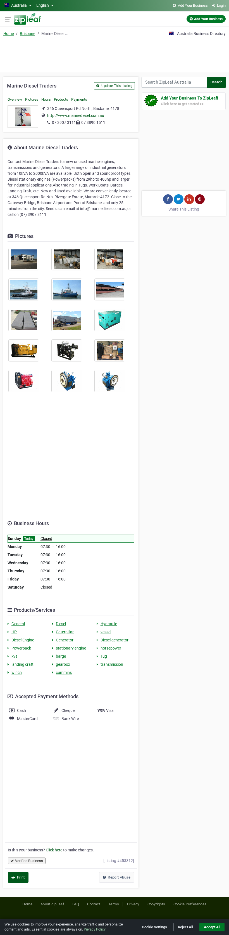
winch (16, 672)
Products (61, 99)
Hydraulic (109, 624)
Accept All (212, 927)
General (18, 624)
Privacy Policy (95, 929)
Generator (64, 640)
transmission (112, 664)
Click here (54, 850)
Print (20, 877)
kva (14, 656)
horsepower (111, 648)
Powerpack (21, 648)
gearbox (63, 664)
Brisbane (27, 33)
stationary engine (71, 648)
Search (216, 82)
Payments (79, 99)
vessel (106, 632)
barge (61, 656)
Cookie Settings (154, 927)
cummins (64, 672)
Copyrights (156, 904)
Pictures (31, 99)
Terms (113, 904)
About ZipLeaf (52, 904)
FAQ (75, 904)
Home (8, 33)
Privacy (133, 904)
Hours (46, 99)
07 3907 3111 (64, 122)
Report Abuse (118, 877)
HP (14, 632)
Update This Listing (116, 86)
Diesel (61, 624)
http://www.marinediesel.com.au (75, 115)
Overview (15, 99)
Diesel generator (114, 640)
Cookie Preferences (190, 904)
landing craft (22, 664)
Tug (104, 656)
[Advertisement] (114, 56)
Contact (93, 904)
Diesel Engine (22, 640)
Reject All (185, 927)
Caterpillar (65, 632)
